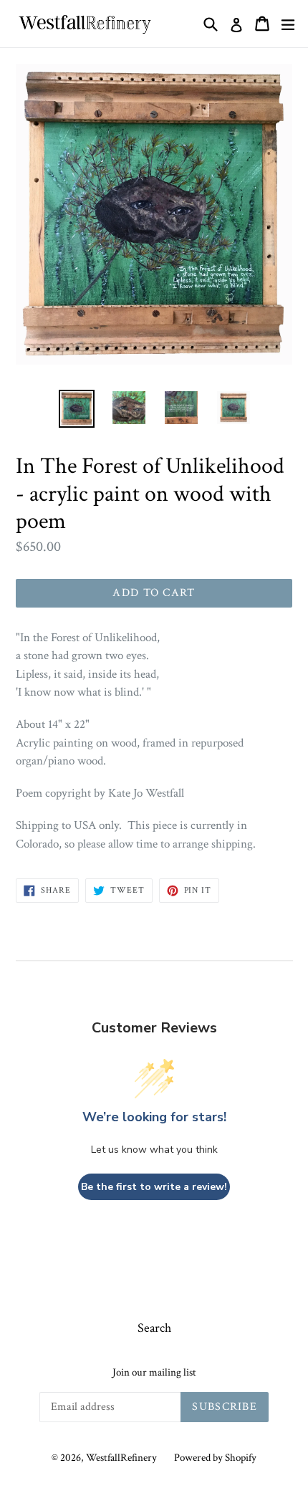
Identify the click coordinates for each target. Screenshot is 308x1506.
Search (154, 1328)
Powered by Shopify (215, 1457)
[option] (76, 409)
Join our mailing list (154, 1372)
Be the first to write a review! (154, 1187)
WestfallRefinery (121, 1457)
